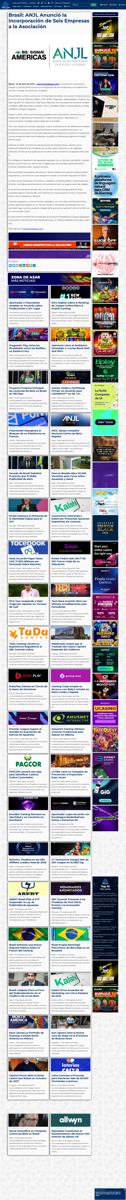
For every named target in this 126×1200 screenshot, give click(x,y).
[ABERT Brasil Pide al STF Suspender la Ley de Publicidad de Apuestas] (28, 888)
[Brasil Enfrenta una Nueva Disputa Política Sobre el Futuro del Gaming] (28, 934)
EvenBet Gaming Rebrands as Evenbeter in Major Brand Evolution (103, 921)
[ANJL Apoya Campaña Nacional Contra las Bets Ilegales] (70, 420)
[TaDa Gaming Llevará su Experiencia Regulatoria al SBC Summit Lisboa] (28, 633)
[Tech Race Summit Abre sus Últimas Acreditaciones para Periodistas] (70, 590)
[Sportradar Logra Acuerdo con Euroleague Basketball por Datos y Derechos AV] (70, 803)
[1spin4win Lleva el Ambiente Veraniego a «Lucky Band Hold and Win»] (70, 334)
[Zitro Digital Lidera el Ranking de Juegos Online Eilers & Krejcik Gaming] (70, 292)
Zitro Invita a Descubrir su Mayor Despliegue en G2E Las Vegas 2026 (105, 894)
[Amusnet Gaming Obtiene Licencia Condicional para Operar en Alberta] (70, 718)
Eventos (36, 6)
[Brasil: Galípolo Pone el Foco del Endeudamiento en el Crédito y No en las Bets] (28, 979)
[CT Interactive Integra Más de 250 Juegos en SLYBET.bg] (70, 849)
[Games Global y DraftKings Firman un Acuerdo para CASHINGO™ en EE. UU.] (70, 377)
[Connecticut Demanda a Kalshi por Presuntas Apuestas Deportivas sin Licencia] (70, 505)
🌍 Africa (67, 6)
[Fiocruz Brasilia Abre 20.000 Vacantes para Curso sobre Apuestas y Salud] (70, 462)
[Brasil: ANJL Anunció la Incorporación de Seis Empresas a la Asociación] (49, 57)
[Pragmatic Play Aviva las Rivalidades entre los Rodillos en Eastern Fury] (28, 334)
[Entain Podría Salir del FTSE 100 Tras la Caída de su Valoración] (70, 547)
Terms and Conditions (19, 3)
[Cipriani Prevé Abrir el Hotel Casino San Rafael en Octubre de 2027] (28, 1064)
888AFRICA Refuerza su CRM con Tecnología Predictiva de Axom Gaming (104, 906)
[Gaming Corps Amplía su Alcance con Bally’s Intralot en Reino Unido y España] (70, 675)
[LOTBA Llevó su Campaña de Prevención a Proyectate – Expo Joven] (70, 761)
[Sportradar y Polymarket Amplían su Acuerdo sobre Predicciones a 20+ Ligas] (28, 292)
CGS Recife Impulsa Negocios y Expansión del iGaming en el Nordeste (103, 914)
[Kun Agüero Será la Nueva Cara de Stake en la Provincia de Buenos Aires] (70, 1022)
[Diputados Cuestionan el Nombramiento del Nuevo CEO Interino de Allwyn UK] (70, 1120)
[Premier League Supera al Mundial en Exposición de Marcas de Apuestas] (28, 718)
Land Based (27, 6)
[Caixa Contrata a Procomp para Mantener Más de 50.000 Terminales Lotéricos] (70, 1064)
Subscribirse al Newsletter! (105, 14)
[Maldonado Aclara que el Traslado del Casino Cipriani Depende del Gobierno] (70, 633)
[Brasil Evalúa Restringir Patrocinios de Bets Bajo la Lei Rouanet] (70, 934)
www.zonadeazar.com (48, 84)
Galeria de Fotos (46, 6)
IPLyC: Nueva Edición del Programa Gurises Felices (105, 935)
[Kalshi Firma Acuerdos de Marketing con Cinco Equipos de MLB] (70, 979)
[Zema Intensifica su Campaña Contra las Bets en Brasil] (28, 1120)
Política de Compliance (62, 3)
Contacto (32, 3)
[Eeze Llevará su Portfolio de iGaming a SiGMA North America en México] (28, 1022)
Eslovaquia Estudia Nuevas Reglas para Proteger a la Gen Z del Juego (105, 900)
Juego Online (16, 6)
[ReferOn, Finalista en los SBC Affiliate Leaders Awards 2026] (28, 849)
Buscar (93, 4)
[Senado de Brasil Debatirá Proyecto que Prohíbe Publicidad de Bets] (28, 462)
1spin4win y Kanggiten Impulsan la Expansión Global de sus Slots (105, 941)
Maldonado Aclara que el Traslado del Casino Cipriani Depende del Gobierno (104, 929)
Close (124, 1189)
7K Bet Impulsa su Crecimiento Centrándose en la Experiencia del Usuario (105, 955)
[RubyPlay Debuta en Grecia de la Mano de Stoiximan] (28, 675)
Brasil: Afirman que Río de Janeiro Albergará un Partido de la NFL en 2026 (108, 1193)
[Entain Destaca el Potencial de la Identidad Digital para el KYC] (28, 505)
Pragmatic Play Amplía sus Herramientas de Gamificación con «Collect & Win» (105, 947)
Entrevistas (58, 6)
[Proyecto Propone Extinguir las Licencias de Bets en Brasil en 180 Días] (28, 377)
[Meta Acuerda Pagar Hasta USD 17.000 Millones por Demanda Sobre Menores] (28, 547)
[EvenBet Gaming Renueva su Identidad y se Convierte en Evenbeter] (28, 803)
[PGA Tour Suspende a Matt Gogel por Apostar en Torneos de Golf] (28, 590)
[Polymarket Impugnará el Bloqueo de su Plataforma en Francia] (28, 420)
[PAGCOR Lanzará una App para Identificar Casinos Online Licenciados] (28, 761)
